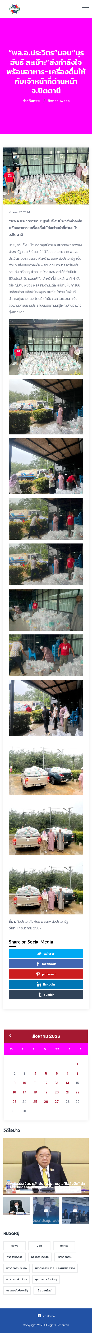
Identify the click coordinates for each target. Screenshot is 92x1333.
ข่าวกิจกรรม (32, 100)
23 (15, 1101)
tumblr (49, 994)
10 (24, 1083)
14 (67, 1083)
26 (46, 1101)
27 (57, 1101)
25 (35, 1101)
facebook (49, 964)
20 (57, 1092)
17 (24, 1092)
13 (56, 1083)
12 (46, 1083)
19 (46, 1092)
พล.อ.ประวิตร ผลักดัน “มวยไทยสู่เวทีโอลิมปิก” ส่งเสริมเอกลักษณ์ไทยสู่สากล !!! (47, 1185)
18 (35, 1092)
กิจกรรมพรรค (59, 100)
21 (67, 1092)
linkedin (49, 984)
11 (35, 1083)
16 (14, 1092)
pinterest (49, 974)
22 (77, 1092)
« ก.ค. (10, 1036)
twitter (48, 953)
